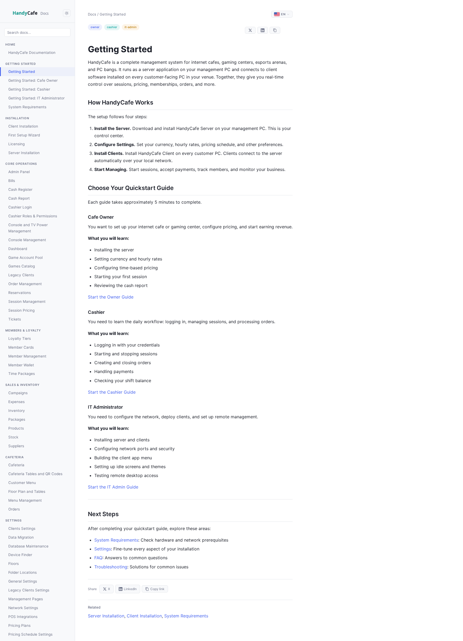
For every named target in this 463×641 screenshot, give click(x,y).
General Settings (22, 581)
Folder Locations (22, 572)
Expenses (16, 402)
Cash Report (19, 198)
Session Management (27, 301)
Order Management (25, 284)
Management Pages (25, 599)
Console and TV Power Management (28, 228)
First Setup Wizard (24, 135)
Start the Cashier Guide (112, 392)
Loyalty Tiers (19, 338)
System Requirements (27, 107)
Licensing (16, 144)
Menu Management (25, 500)
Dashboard (17, 249)
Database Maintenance (28, 546)
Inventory (16, 410)
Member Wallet (21, 365)
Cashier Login (20, 207)
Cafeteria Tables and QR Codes (35, 474)
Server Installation (24, 153)
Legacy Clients (21, 275)
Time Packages (21, 373)
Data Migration (21, 537)
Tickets (14, 319)
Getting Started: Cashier (29, 89)
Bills (11, 180)
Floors (13, 563)
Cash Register (20, 189)
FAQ (98, 557)
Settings (102, 548)
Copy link (157, 589)
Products (16, 428)
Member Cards (21, 347)
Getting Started (21, 71)
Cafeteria (16, 465)
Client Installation (23, 126)
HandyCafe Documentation (31, 52)
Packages (16, 419)
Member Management (27, 356)
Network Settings (23, 608)
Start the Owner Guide (110, 297)
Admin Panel (19, 172)
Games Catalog (21, 266)
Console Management (27, 240)
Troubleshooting (110, 566)
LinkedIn (130, 589)
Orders (14, 509)
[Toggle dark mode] (66, 13)
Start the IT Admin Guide (113, 487)
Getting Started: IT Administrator (36, 98)
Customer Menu (22, 482)
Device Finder (20, 555)
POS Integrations (23, 616)
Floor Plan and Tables (26, 491)
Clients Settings (21, 528)
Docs (92, 14)
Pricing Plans (19, 625)
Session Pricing (21, 310)
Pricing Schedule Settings (30, 634)
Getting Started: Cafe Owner (33, 80)
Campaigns (18, 393)
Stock (13, 437)
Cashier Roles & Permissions (32, 216)
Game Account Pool (25, 257)
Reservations (19, 292)
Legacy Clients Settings (28, 590)
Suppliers (16, 446)
